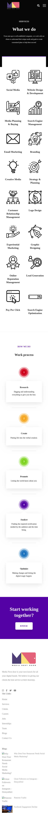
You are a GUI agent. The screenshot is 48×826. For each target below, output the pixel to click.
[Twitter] (10, 690)
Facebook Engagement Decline (25, 807)
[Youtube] (15, 690)
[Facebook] (6, 690)
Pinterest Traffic (20, 798)
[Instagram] (3, 690)
